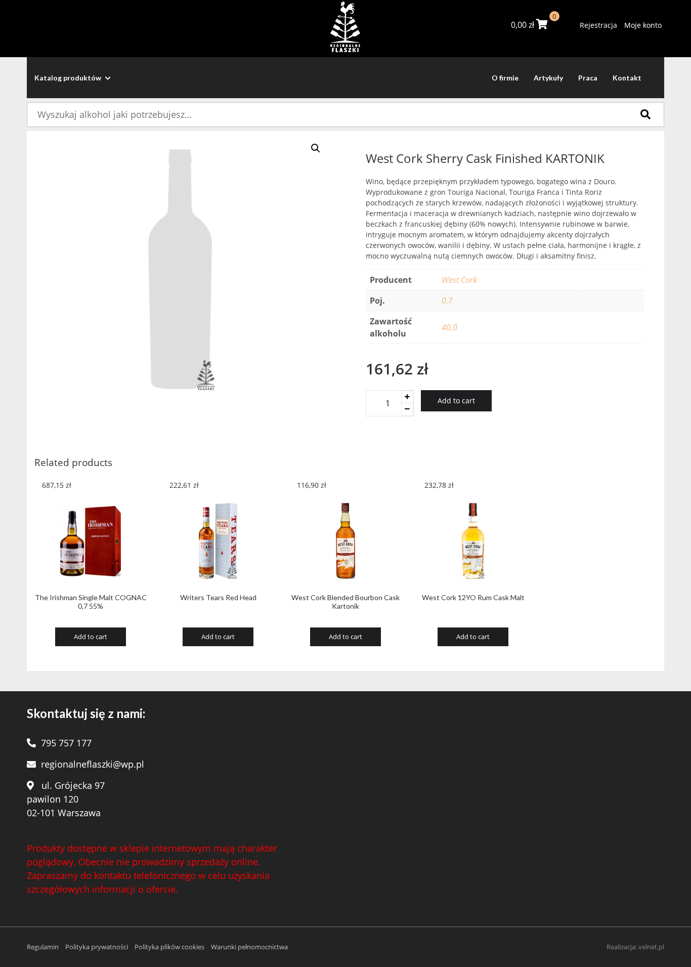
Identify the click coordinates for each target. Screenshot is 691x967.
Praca (587, 77)
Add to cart (456, 400)
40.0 (449, 327)
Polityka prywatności (96, 946)
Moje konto (643, 25)
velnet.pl (651, 946)
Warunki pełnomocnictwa (249, 946)
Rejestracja (598, 25)
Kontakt (627, 77)
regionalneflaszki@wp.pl (92, 764)
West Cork (459, 279)
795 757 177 (66, 743)
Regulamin (43, 946)
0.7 (447, 300)
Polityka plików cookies (169, 946)
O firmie (505, 77)
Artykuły (548, 77)
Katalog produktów (68, 77)
